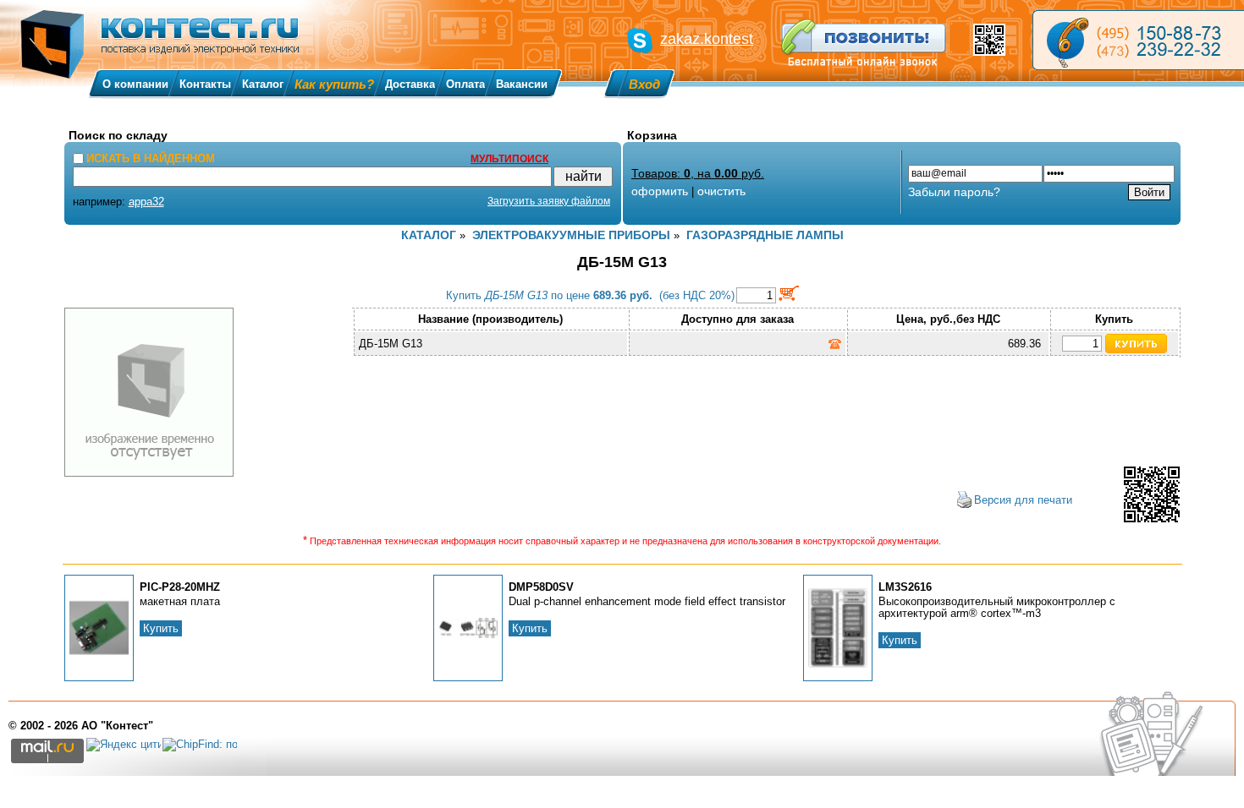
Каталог (262, 84)
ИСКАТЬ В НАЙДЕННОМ (150, 158)
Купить (161, 628)
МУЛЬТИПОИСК (509, 159)
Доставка (410, 84)
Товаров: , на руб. (697, 173)
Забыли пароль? (954, 192)
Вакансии (522, 84)
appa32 (146, 201)
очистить (721, 191)
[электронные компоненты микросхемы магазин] (1138, 40)
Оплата (465, 84)
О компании (135, 84)
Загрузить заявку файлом (548, 201)
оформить (659, 191)
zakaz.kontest (706, 38)
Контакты (205, 84)
